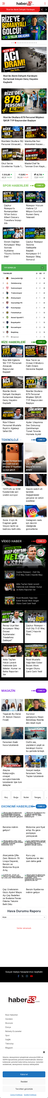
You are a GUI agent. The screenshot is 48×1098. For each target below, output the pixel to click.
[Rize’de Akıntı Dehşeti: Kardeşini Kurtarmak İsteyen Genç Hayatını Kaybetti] (12, 382)
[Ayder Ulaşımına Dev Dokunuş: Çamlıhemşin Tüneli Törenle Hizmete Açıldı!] (36, 413)
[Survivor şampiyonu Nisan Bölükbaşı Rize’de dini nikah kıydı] (36, 705)
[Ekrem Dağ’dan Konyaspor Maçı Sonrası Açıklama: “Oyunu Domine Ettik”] (13, 233)
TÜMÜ (39, 185)
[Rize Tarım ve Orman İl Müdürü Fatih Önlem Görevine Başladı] (36, 351)
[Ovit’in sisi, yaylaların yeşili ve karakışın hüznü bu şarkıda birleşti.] (36, 733)
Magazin (9, 1048)
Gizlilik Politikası (30, 1095)
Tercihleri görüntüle (24, 1089)
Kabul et (24, 1074)
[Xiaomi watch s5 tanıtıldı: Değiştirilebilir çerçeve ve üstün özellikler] (36, 480)
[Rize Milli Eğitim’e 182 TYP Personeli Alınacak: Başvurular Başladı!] (12, 351)
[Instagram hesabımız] (27, 976)
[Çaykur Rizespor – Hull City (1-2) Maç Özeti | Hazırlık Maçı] (10, 575)
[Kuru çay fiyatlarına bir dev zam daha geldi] (36, 846)
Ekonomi (9, 1023)
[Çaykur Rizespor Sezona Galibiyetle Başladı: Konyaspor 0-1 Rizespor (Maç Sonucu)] (35, 233)
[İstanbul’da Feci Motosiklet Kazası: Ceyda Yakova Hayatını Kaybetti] (36, 132)
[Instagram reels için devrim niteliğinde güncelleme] (36, 511)
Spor (7, 1035)
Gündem (9, 1019)
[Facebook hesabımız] (18, 976)
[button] (44, 1052)
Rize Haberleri (11, 1015)
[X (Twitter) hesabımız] (22, 976)
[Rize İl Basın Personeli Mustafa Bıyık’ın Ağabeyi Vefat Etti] (12, 413)
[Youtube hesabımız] (31, 976)
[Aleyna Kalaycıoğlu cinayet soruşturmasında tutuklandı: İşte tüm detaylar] (12, 761)
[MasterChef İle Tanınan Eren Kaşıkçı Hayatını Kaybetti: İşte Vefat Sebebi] (36, 154)
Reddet (24, 1081)
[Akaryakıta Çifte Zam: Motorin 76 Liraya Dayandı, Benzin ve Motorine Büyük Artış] (12, 846)
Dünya (8, 1027)
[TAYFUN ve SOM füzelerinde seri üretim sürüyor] (12, 480)
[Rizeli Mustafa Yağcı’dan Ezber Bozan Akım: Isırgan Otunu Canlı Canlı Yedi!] (10, 600)
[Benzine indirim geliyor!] (12, 818)
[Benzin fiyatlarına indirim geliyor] (36, 880)
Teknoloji (9, 1043)
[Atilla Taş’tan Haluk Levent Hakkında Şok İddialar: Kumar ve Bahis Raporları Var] (10, 587)
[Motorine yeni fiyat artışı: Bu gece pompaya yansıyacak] (36, 818)
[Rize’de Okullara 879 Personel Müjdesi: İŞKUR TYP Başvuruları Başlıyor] (36, 382)
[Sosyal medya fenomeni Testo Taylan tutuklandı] (36, 761)
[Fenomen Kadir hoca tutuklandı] (12, 733)
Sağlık (8, 1039)
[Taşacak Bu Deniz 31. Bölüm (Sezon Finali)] (12, 705)
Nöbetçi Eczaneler (13, 1031)
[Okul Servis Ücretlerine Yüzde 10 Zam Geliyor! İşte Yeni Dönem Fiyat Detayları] (12, 154)
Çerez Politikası (16, 1095)
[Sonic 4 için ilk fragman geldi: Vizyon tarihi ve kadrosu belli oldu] (12, 511)
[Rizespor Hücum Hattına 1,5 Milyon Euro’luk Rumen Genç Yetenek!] (35, 197)
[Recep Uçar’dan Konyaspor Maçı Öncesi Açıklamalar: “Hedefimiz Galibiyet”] (12, 616)
